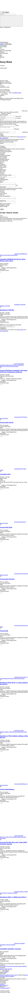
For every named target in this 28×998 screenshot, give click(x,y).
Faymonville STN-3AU (7, 579)
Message (16, 129)
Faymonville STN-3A (6, 422)
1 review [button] (2, 49)
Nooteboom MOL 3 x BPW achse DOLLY (13, 897)
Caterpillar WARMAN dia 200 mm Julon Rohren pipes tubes (12, 260)
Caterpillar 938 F (5, 474)
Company (18, 118)
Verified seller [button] (3, 68)
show (2, 209)
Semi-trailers (3, 966)
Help (6, 969)
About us (2, 969)
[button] (14, 35)
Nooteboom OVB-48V (7, 310)
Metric (5, 972)
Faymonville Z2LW (6, 527)
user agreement (4, 138)
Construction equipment (13, 966)
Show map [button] (24, 111)
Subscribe (3, 328)
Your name (18, 116)
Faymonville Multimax (7, 789)
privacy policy (20, 136)
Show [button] (10, 92)
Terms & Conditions (5, 975)
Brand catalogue (10, 976)
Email (17, 125)
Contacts (10, 969)
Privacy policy (13, 975)
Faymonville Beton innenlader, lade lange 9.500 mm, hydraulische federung (13, 371)
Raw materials (22, 966)
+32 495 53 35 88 (16, 92)
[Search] (11, 21)
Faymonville (4, 631)
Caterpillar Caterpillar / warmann (10, 949)
